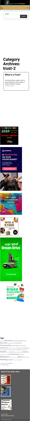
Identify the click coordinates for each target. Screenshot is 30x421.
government (25, 349)
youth (21, 359)
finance (11, 349)
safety (10, 357)
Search (7, 14)
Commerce (18, 343)
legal (15, 352)
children (12, 343)
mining (1, 354)
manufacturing (20, 352)
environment (7, 349)
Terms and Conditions (7, 363)
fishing (18, 349)
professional (14, 354)
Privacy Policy (5, 365)
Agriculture (8, 340)
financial (15, 349)
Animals (15, 340)
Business (4, 343)
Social (16, 357)
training (3, 359)
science (13, 357)
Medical (25, 352)
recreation (21, 354)
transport (10, 360)
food (21, 349)
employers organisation (22, 348)
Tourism (27, 357)
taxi (24, 357)
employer (10, 348)
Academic (2, 340)
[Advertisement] (15, 37)
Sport (20, 357)
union (15, 359)
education (4, 348)
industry (11, 352)
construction (22, 345)
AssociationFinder (8, 419)
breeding (20, 340)
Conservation (15, 345)
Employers (14, 348)
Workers (17, 359)
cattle (9, 343)
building (24, 340)
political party (6, 354)
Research (4, 357)
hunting (7, 352)
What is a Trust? (13, 74)
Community (5, 345)
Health (3, 352)
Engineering (2, 349)
